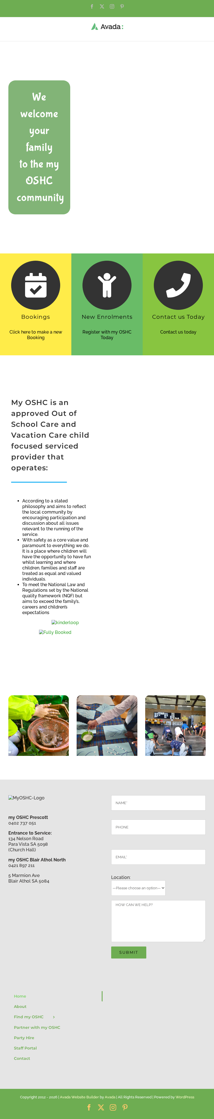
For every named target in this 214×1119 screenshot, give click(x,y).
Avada (110, 1097)
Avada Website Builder (79, 1097)
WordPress (185, 1097)
